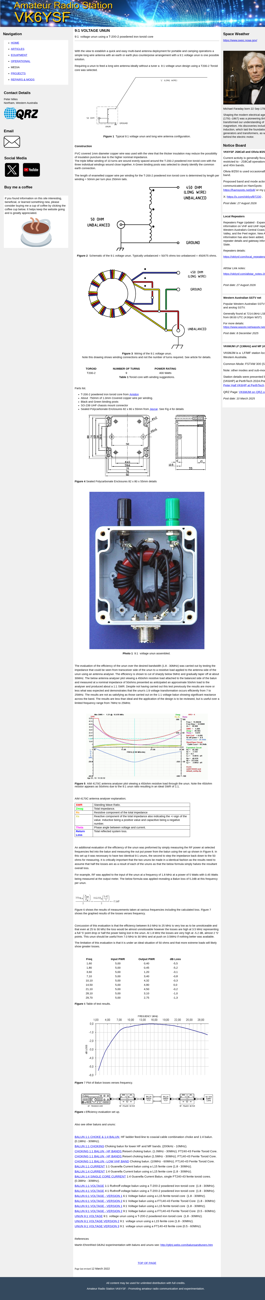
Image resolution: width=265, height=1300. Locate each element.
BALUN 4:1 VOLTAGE (89, 1190)
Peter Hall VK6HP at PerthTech (243, 385)
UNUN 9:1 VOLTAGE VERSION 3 (97, 1226)
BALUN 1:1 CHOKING (89, 1146)
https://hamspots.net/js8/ (239, 190)
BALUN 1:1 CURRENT (90, 1166)
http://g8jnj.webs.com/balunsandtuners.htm (186, 1244)
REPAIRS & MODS (23, 79)
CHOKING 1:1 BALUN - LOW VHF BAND (102, 1161)
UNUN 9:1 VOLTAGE (89, 1216)
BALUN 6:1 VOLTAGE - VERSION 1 (98, 1196)
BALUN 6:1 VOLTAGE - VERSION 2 (98, 1201)
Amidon (134, 394)
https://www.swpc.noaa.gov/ (240, 40)
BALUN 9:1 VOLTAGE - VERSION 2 (98, 1211)
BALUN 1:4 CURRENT (90, 1171)
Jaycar (154, 409)
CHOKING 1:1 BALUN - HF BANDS (98, 1151)
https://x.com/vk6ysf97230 (244, 196)
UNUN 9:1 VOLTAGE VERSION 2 (97, 1221)
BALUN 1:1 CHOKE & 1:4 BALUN (97, 1137)
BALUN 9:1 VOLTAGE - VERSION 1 (98, 1206)
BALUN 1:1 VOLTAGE (89, 1185)
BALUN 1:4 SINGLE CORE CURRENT (100, 1176)
